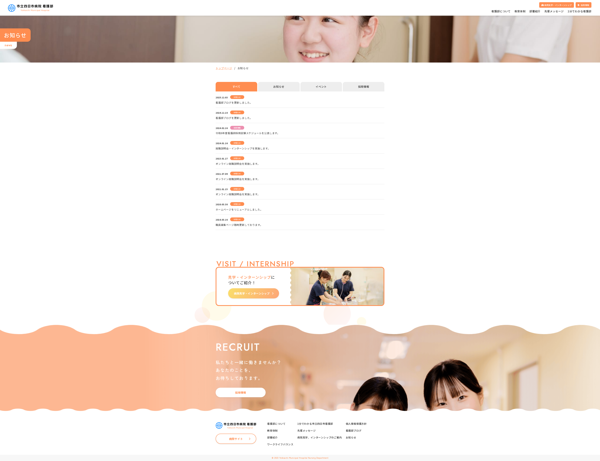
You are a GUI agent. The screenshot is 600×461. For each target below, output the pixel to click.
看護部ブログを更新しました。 (234, 102)
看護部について (501, 11)
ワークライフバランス (280, 444)
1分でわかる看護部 (579, 11)
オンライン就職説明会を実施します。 (238, 164)
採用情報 (240, 392)
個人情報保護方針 (356, 423)
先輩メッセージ (554, 11)
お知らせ (351, 437)
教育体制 (520, 11)
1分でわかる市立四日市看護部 (315, 423)
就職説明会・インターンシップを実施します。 (243, 148)
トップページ (224, 68)
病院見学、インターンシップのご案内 (319, 437)
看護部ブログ (354, 430)
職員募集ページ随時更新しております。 (239, 225)
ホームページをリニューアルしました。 (239, 209)
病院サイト (236, 439)
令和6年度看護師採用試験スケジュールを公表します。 (248, 133)
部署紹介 (534, 11)
